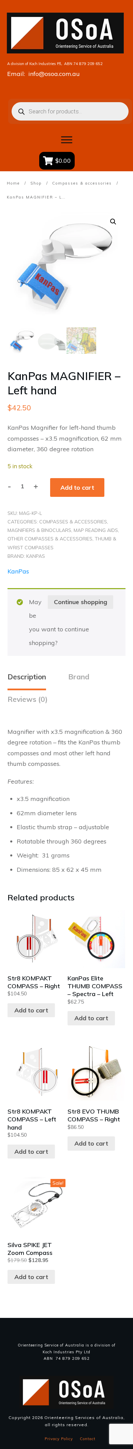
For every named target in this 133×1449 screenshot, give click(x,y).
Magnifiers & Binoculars (39, 530)
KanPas (35, 556)
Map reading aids (96, 530)
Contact (87, 1438)
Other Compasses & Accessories (50, 539)
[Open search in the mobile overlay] (66, 111)
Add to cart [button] (31, 1010)
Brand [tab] (78, 676)
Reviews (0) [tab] (28, 699)
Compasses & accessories (73, 522)
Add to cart (77, 487)
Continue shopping (80, 602)
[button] (113, 222)
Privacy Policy (59, 1438)
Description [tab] (27, 676)
